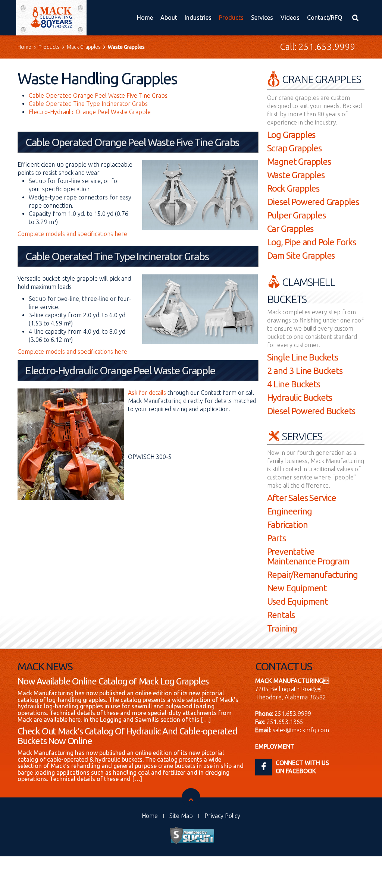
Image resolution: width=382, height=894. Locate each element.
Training (282, 628)
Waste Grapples (296, 175)
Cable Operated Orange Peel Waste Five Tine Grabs (98, 95)
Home (145, 17)
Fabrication (287, 525)
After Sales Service (301, 498)
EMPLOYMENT (274, 746)
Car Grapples (290, 229)
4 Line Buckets (293, 384)
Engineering (289, 511)
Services (262, 17)
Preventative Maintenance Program (308, 556)
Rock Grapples (293, 188)
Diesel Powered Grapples (313, 202)
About (168, 17)
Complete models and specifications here (72, 233)
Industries (198, 17)
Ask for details (147, 392)
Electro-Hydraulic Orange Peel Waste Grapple (90, 111)
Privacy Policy (222, 815)
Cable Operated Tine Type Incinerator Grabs (88, 103)
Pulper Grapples (296, 215)
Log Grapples (291, 135)
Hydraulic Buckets (299, 398)
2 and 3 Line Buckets (304, 371)
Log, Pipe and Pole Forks (311, 242)
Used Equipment (297, 601)
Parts (276, 538)
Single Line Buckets (302, 357)
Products (231, 17)
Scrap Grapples (294, 148)
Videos (290, 17)
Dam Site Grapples (301, 256)
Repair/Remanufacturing (312, 575)
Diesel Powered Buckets (311, 411)
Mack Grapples (84, 47)
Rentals (281, 615)
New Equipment (297, 588)
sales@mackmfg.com (301, 730)
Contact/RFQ (324, 17)
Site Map (181, 815)
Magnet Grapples (299, 162)
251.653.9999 (326, 47)
